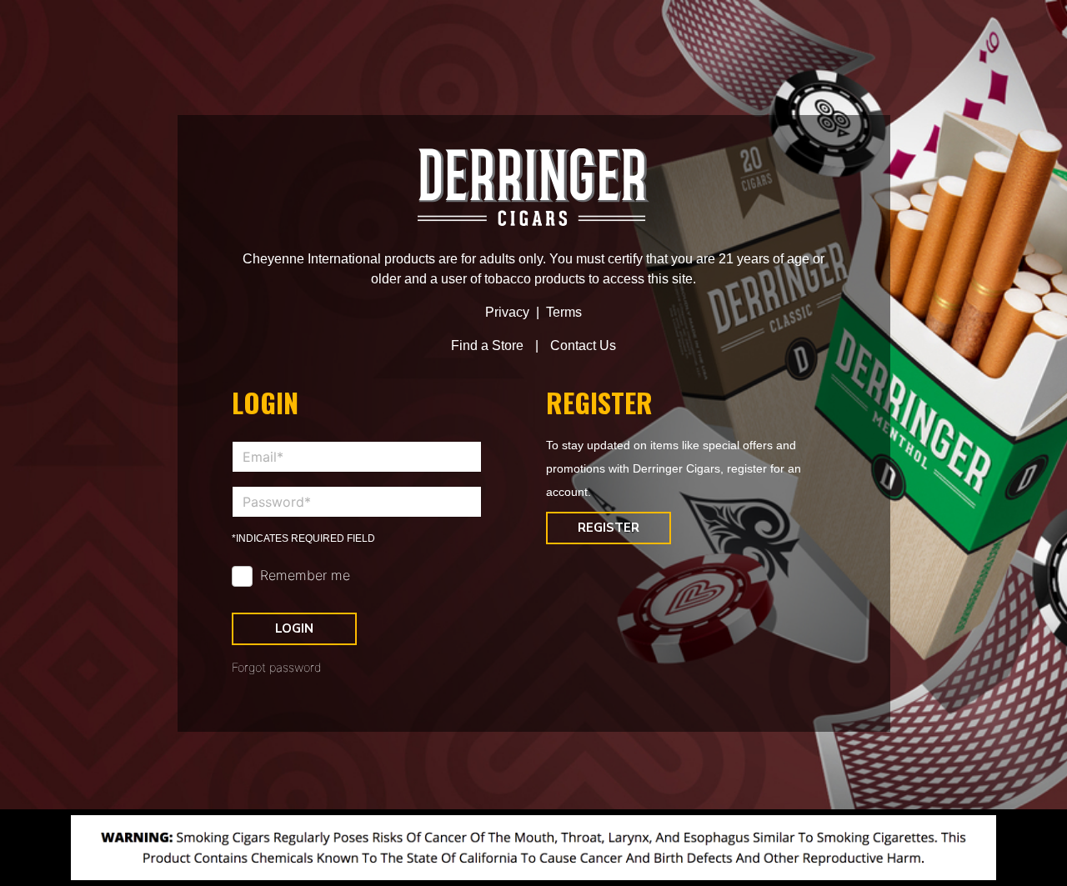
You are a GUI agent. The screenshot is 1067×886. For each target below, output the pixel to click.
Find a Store (487, 345)
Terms (564, 312)
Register (608, 527)
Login (294, 628)
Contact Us (583, 345)
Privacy (507, 312)
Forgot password (277, 667)
